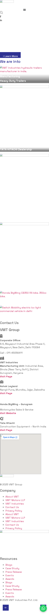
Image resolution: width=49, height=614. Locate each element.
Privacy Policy (13, 510)
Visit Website (8, 413)
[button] (6, 608)
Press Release (13, 571)
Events (9, 575)
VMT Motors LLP (15, 500)
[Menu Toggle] (24, 9)
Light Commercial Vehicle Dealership (24, 286)
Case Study (12, 568)
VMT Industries (14, 503)
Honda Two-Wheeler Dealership (20, 301)
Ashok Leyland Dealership (16, 218)
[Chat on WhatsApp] (43, 608)
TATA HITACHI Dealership (16, 149)
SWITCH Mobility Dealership (18, 316)
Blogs (8, 564)
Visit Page (6, 393)
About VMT (12, 496)
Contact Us (12, 507)
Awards (9, 578)
